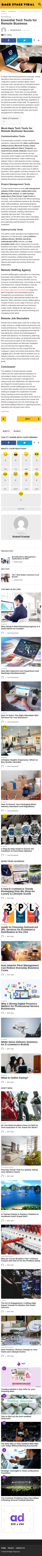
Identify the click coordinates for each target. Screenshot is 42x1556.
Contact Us (20, 1548)
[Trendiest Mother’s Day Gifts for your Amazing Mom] (21, 1377)
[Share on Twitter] (24, 40)
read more (5, 411)
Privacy (11, 1548)
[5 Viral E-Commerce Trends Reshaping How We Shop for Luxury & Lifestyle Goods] (21, 874)
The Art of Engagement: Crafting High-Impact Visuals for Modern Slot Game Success (18, 1305)
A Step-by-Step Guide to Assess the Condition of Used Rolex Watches (17, 850)
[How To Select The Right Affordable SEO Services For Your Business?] (21, 696)
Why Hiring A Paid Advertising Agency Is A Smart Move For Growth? (20, 627)
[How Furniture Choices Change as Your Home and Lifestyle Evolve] (21, 1330)
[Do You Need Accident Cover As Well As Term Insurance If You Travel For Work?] (21, 1106)
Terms (3, 1548)
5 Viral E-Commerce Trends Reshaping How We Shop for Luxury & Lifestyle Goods (18, 891)
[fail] (5, 816)
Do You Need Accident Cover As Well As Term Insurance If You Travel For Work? (19, 1126)
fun (5, 469)
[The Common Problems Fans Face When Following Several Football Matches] (21, 1486)
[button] (39, 4)
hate (36, 489)
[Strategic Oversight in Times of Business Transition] (21, 1459)
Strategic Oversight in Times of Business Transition (20, 1472)
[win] (5, 727)
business (17, 431)
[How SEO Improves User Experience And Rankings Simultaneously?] (21, 652)
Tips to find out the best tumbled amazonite (16, 1417)
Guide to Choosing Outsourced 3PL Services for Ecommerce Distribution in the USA (19, 929)
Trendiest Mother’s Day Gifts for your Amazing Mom (18, 1390)
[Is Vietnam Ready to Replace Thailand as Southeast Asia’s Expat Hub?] (21, 1195)
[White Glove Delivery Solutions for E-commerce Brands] (21, 1027)
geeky (16, 489)
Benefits (6, 431)
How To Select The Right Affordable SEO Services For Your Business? (19, 716)
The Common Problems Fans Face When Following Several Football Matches (20, 1499)
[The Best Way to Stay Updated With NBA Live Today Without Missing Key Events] (21, 1432)
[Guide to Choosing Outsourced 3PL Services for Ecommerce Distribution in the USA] (21, 913)
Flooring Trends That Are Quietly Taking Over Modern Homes (19, 1171)
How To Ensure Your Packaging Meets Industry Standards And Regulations (18, 805)
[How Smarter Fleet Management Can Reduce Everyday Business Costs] (21, 951)
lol (16, 469)
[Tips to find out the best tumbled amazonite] (21, 1404)
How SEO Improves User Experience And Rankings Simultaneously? (20, 672)
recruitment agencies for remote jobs (15, 290)
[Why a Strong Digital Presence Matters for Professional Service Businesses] (21, 989)
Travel (3, 1211)
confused (21, 509)
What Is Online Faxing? (14, 1077)
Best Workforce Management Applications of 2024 (24, 558)
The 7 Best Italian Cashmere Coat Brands (25, 576)
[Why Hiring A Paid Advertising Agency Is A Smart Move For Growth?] (21, 607)
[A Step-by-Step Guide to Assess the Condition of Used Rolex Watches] (21, 830)
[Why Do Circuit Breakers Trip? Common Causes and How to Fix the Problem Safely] (21, 1239)
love (26, 489)
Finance (3, 1123)
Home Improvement (7, 1167)
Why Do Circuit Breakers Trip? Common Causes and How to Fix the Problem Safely (20, 1260)
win (37, 469)
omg (26, 469)
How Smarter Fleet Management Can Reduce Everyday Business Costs (20, 968)
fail (5, 489)
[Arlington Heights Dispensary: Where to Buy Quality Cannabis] (21, 741)
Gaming (3, 1300)
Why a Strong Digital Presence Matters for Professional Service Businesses (20, 1006)
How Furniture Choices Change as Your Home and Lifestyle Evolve (19, 1351)
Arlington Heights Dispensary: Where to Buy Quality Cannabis (19, 761)
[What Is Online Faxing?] (21, 1063)
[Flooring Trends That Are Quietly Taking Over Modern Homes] (21, 1151)
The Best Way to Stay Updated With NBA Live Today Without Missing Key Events (19, 1445)
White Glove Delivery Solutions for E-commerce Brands (19, 1043)
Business (6, 17)
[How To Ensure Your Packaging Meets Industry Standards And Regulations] (21, 785)
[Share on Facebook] (8, 40)
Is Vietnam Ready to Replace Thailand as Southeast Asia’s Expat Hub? (20, 1215)
